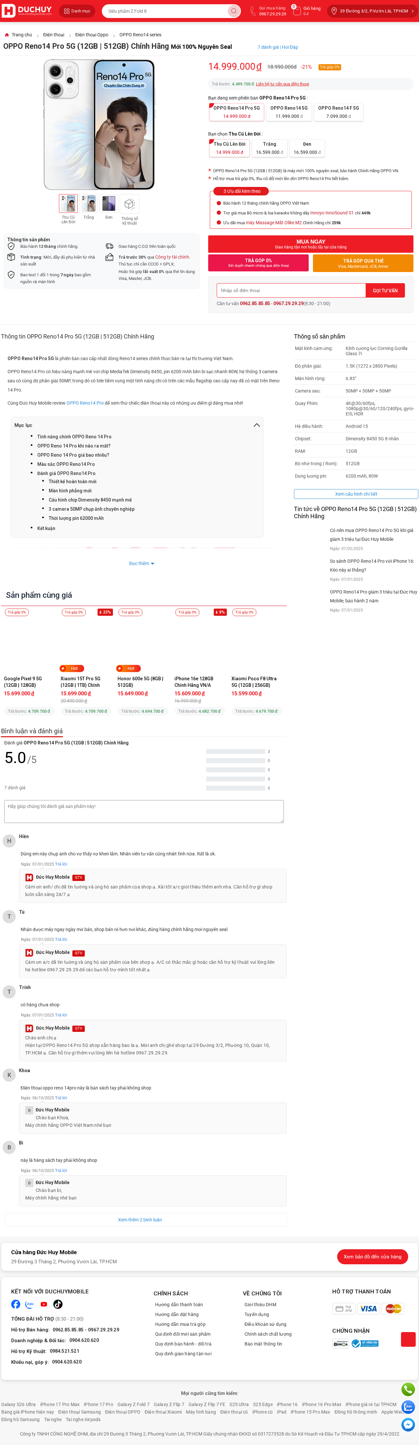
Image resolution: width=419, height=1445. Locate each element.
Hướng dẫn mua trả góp (180, 1324)
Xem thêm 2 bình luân (140, 1219)
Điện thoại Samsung (79, 1412)
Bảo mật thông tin (263, 1343)
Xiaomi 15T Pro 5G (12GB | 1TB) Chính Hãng (81, 682)
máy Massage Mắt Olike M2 (274, 222)
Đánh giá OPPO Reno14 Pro (66, 473)
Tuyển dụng (257, 1314)
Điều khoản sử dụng (266, 1324)
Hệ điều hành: (309, 426)
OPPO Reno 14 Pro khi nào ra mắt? (74, 445)
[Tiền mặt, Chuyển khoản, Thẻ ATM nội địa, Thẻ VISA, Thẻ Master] (368, 1308)
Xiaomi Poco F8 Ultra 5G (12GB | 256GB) (254, 682)
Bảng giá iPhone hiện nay (27, 1412)
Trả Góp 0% (258, 263)
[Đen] (109, 203)
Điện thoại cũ (234, 1412)
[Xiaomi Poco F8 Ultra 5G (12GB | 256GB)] (256, 643)
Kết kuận (46, 528)
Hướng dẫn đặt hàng (177, 1314)
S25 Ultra (239, 1404)
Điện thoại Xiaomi (163, 1412)
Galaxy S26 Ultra (18, 1404)
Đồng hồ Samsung (20, 1419)
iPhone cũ (262, 1412)
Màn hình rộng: (310, 378)
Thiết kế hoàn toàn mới (73, 481)
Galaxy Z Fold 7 (134, 1404)
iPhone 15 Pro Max (310, 1412)
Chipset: (303, 438)
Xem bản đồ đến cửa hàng (373, 1257)
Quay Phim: (306, 403)
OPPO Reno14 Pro (85, 403)
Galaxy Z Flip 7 (169, 1404)
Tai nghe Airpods (83, 1419)
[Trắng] (88, 203)
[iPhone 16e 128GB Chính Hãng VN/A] (200, 643)
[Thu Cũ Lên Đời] (68, 203)
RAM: (300, 451)
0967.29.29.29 (288, 303)
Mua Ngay (311, 244)
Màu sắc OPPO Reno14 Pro (66, 464)
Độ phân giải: (308, 366)
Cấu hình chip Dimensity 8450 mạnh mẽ (90, 500)
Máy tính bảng (201, 1412)
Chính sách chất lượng (268, 1334)
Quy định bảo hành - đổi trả (183, 1343)
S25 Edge (263, 1404)
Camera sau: (307, 390)
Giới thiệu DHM (260, 1304)
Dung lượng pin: (311, 476)
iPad (281, 1412)
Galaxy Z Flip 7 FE (207, 1404)
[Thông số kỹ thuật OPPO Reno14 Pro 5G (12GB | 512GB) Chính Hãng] (129, 204)
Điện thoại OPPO (122, 1412)
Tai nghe (53, 1419)
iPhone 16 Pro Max (321, 1404)
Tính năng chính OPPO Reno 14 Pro (74, 436)
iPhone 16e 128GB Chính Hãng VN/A (194, 682)
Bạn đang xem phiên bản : (258, 98)
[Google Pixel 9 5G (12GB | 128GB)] (29, 643)
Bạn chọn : (236, 134)
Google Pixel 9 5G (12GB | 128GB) (23, 682)
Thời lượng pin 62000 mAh (76, 518)
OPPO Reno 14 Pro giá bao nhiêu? (73, 455)
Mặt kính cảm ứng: (314, 348)
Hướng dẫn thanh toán (179, 1304)
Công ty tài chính (172, 257)
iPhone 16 (287, 1404)
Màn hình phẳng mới (70, 490)
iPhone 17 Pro (98, 1404)
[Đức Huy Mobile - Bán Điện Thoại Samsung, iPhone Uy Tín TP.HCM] (26, 11)
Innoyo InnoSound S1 (332, 212)
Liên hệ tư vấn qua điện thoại (282, 84)
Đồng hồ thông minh (356, 1412)
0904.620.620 (84, 1340)
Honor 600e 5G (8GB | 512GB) (141, 682)
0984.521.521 (64, 1351)
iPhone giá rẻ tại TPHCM (371, 1404)
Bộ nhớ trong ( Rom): (316, 463)
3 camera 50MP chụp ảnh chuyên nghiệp (92, 509)
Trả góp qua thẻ (363, 263)
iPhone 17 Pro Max (60, 1404)
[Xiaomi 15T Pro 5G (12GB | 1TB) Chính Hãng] (86, 643)
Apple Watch (394, 1412)
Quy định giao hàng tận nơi (183, 1353)
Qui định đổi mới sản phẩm (183, 1334)
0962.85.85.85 (255, 303)
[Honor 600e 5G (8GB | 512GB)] (143, 643)
